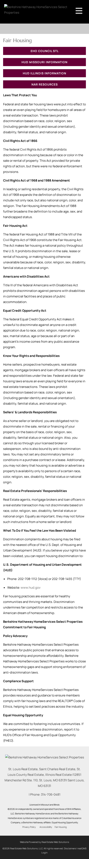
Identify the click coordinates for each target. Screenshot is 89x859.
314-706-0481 (50, 794)
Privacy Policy (29, 827)
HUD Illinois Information (44, 73)
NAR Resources (44, 84)
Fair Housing (61, 827)
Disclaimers (70, 848)
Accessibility (46, 827)
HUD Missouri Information (44, 62)
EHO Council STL (45, 51)
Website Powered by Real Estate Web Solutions (44, 842)
